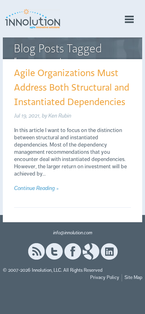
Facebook (72, 251)
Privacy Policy (104, 278)
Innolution (33, 18)
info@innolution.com (72, 233)
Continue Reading (34, 188)
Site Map (133, 278)
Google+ (91, 251)
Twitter (54, 251)
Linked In (109, 251)
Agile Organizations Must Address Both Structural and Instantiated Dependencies (71, 86)
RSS (36, 251)
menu (129, 19)
